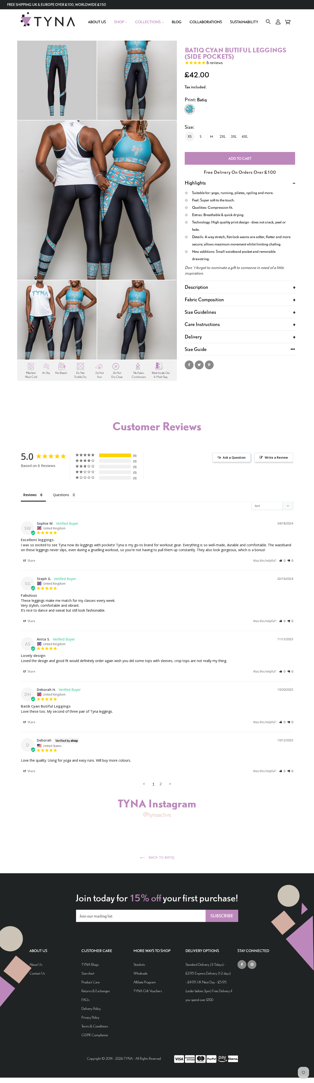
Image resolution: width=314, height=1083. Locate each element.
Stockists (139, 964)
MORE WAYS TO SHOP (151, 951)
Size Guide (196, 349)
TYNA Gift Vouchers (147, 991)
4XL (245, 136)
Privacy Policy (90, 1017)
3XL (234, 136)
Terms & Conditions (94, 1026)
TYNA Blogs (90, 964)
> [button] (170, 783)
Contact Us (37, 973)
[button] (282, 561)
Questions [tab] (61, 494)
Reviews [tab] (30, 494)
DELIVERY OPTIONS (202, 951)
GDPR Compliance (94, 1035)
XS (190, 136)
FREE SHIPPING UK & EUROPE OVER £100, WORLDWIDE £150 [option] (56, 4)
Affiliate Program (144, 982)
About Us (35, 964)
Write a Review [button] (276, 457)
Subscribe (221, 915)
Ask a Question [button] (234, 457)
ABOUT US (38, 951)
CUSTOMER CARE (96, 951)
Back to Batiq (160, 857)
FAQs (85, 1000)
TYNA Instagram (157, 803)
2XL (223, 136)
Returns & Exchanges (95, 991)
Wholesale (140, 973)
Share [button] (31, 561)
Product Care (90, 982)
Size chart (87, 973)
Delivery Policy (91, 1008)
